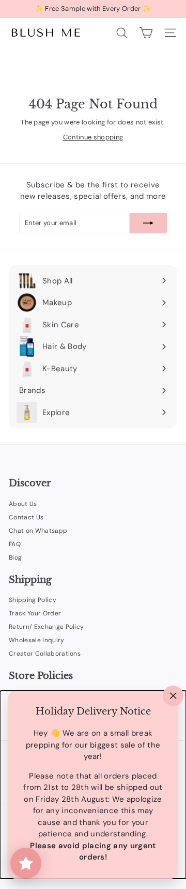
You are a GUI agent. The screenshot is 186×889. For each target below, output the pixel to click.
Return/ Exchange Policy (46, 627)
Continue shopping (93, 137)
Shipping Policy (32, 600)
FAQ (15, 544)
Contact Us (26, 517)
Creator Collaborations (45, 653)
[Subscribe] (148, 223)
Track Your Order (35, 613)
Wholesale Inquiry (37, 640)
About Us (23, 504)
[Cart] (146, 33)
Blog (15, 557)
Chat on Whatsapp (38, 531)
